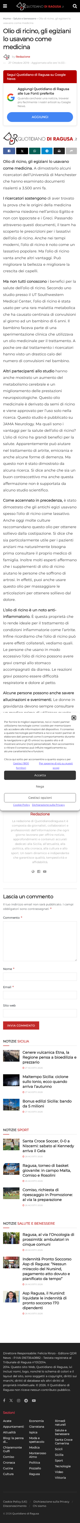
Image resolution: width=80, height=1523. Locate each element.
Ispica (33, 1432)
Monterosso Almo (37, 1455)
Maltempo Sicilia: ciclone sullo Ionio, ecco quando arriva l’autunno (45, 1081)
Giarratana (36, 1426)
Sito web (9, 1005)
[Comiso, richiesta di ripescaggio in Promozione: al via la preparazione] (11, 1193)
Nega (40, 786)
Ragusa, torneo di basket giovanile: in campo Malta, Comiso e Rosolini (47, 1170)
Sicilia (59, 1455)
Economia (36, 1421)
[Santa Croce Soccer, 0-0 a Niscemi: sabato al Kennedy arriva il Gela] (11, 1144)
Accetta (40, 775)
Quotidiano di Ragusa (25, 1513)
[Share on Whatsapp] (34, 151)
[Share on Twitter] (22, 151)
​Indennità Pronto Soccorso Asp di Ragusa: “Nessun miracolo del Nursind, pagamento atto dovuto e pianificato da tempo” (47, 1269)
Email (8, 987)
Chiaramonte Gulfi (12, 1449)
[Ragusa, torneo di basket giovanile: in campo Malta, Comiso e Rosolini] (11, 1169)
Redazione (23, 56)
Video (59, 1472)
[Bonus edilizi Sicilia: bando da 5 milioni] (11, 1104)
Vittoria (60, 1477)
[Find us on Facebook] (4, 1400)
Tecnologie (63, 1466)
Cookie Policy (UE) (15, 1501)
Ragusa (34, 1474)
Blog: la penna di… (13, 1440)
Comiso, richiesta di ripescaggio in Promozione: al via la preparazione (48, 1195)
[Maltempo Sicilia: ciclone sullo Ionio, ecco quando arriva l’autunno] (11, 1080)
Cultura (8, 1474)
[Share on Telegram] (47, 151)
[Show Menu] (5, 6)
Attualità (9, 1432)
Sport (59, 1460)
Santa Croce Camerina (63, 1441)
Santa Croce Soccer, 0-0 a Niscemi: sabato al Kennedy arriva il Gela (48, 1146)
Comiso (8, 1457)
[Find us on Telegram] (26, 1400)
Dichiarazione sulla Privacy (48, 805)
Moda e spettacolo (36, 1440)
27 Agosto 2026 (33, 1068)
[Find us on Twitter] (11, 1400)
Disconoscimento (14, 1505)
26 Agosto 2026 (33, 1181)
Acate (7, 1421)
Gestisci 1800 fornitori (21, 765)
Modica (34, 1447)
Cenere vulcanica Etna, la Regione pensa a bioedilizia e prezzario (50, 1057)
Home (7, 18)
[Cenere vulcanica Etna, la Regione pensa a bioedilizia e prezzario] (11, 1056)
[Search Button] (75, 6)
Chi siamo (39, 1505)
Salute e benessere (24, 18)
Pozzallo (35, 1468)
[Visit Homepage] (40, 6)
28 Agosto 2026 (33, 1156)
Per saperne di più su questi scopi (56, 765)
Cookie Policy (21, 805)
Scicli (59, 1449)
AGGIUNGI (40, 117)
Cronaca (9, 1462)
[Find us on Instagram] (18, 1400)
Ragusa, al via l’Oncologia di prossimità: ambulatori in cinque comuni (48, 1239)
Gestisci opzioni (40, 798)
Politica (34, 1462)
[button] (74, 718)
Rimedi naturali (60, 1422)
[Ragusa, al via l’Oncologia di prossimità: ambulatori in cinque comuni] (11, 1238)
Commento (13, 917)
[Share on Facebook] (9, 151)
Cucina (8, 1468)
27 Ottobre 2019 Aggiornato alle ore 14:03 (37, 62)
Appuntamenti (13, 1426)
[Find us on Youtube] (34, 1400)
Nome (9, 969)
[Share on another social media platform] (71, 151)
